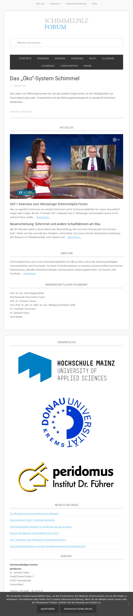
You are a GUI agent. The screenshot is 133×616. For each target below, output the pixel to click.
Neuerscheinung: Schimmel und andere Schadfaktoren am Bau (55, 224)
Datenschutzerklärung (78, 609)
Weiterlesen (29, 273)
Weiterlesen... (43, 217)
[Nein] (129, 604)
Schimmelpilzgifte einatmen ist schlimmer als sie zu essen (41, 526)
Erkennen (26, 112)
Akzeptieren (48, 609)
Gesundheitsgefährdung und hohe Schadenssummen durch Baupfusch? (48, 546)
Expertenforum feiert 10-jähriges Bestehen (32, 520)
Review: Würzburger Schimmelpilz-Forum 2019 (34, 533)
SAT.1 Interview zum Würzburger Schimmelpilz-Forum (49, 204)
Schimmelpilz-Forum (66, 23)
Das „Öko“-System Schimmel (44, 78)
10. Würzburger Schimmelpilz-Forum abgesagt (34, 513)
